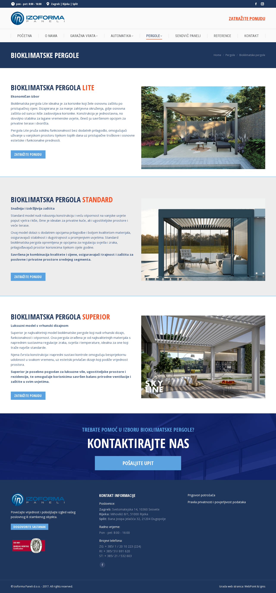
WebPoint (250, 586)
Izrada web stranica (231, 586)
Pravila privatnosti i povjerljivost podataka (217, 502)
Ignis (262, 586)
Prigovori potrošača (201, 495)
